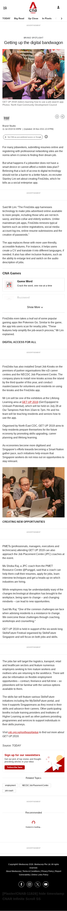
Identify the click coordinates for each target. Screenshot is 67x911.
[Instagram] (29, 886)
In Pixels (47, 18)
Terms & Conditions (31, 871)
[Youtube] (46, 886)
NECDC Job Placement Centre (35, 785)
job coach (9, 790)
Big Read (19, 18)
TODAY (6, 18)
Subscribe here (14, 767)
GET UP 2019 (30, 402)
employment (10, 785)
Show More (33, 307)
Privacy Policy (47, 871)
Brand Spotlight (33, 38)
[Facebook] (21, 886)
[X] (37, 886)
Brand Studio (9, 125)
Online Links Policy (39, 875)
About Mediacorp (13, 871)
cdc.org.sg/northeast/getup (23, 732)
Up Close (33, 18)
